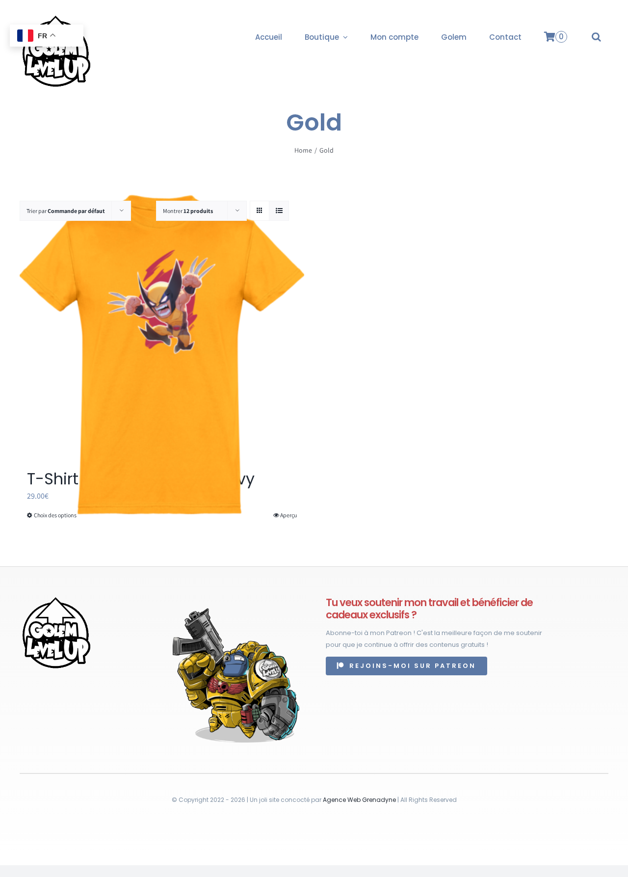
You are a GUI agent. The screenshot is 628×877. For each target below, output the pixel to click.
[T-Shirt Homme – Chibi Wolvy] (162, 354)
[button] (596, 37)
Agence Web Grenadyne (359, 800)
